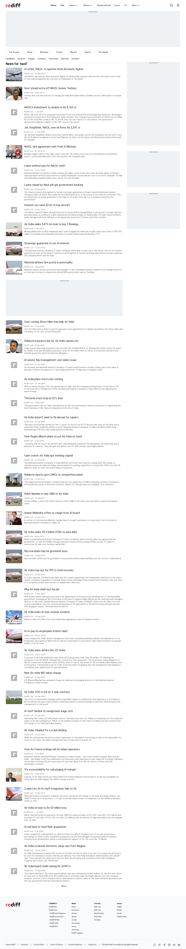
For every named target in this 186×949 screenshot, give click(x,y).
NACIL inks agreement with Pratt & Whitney (50, 146)
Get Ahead (75, 923)
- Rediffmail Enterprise (57, 913)
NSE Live (97, 910)
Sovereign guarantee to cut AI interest (46, 243)
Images (31, 58)
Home (53, 5)
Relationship (121, 917)
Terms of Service (56, 945)
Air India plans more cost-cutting (43, 379)
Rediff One (53, 910)
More (134, 5)
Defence (21, 58)
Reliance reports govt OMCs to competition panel (53, 474)
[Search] (171, 5)
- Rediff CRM (53, 923)
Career (119, 913)
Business (44, 52)
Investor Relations (75, 945)
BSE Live (97, 907)
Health (119, 907)
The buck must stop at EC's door (43, 398)
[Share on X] (159, 945)
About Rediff (10, 945)
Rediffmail (53, 907)
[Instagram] (169, 945)
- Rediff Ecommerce (56, 917)
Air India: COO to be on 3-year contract (47, 692)
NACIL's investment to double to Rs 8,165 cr (50, 107)
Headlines (10, 58)
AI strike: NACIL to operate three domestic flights (53, 69)
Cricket (59, 52)
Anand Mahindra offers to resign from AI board (52, 512)
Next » (64, 886)
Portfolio (97, 920)
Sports (88, 52)
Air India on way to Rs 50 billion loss (45, 807)
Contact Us (92, 945)
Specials (65, 58)
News (72, 5)
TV (125, 5)
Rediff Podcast (77, 933)
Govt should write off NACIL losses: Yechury (50, 88)
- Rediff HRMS (54, 920)
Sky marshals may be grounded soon (45, 551)
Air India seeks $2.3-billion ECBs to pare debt (50, 532)
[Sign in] (178, 5)
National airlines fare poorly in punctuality (48, 262)
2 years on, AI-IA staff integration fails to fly (50, 788)
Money (87, 5)
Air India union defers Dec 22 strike (44, 650)
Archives (75, 58)
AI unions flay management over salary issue (50, 360)
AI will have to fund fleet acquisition (45, 826)
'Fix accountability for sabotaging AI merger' (50, 769)
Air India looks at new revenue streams (47, 612)
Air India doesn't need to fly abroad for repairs (51, 417)
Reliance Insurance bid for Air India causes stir (51, 340)
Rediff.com (112, 945)
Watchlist (97, 917)
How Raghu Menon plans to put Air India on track (53, 436)
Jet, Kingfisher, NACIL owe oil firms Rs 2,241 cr (52, 127)
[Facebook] (164, 945)
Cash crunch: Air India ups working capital (48, 455)
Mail (62, 5)
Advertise (24, 945)
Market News (99, 913)
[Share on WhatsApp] (154, 945)
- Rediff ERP (53, 926)
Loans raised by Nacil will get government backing (53, 184)
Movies (73, 52)
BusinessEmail (103, 5)
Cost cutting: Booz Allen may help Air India (49, 321)
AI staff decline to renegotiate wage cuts (48, 711)
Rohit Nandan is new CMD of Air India (46, 493)
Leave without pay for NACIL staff (44, 165)
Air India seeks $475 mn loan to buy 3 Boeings (51, 224)
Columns (42, 58)
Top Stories (14, 52)
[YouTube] (174, 945)
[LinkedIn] (179, 945)
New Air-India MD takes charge (42, 672)
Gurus (117, 5)
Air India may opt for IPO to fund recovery (49, 570)
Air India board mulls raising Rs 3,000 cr (47, 866)
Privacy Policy (39, 945)
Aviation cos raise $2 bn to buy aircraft (47, 205)
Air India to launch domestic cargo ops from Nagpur (55, 846)
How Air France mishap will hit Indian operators (52, 749)
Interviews (53, 58)
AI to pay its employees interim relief (46, 631)
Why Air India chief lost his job (41, 589)
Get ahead (103, 52)
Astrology (75, 930)
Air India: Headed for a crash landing (45, 730)
